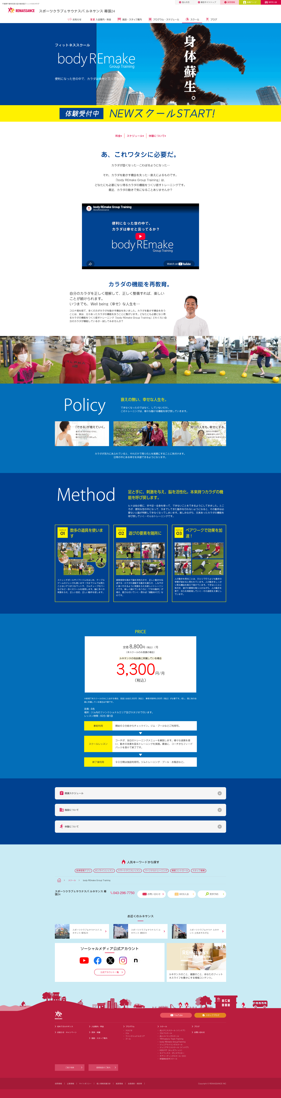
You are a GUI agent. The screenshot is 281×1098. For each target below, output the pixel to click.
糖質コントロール (180, 871)
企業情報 (70, 1083)
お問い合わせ (154, 894)
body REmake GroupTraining (173, 1042)
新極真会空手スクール (168, 1059)
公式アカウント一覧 (109, 972)
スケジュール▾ (135, 136)
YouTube (178, 1015)
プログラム (130, 1026)
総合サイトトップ (208, 2)
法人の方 (186, 2)
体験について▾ (157, 136)
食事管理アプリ (83, 871)
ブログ (213, 19)
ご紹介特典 (69, 1067)
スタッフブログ (212, 1015)
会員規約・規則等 (135, 1083)
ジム (127, 1033)
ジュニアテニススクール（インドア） (175, 1047)
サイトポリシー (85, 1083)
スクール (194, 19)
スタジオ (128, 1030)
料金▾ (118, 136)
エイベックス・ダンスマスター (172, 1053)
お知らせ (77, 19)
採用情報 (231, 2)
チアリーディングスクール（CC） (173, 1056)
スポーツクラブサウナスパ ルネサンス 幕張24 (77, 10)
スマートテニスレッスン (129, 871)
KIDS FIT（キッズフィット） (171, 1050)
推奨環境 (119, 1083)
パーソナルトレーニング (156, 871)
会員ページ (251, 2)
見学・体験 (95, 1032)
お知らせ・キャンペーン (67, 1032)
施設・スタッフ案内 (132, 19)
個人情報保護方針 (104, 1083)
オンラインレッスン (104, 871)
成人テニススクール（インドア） (173, 1030)
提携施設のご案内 (103, 1067)
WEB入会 (273, 2)
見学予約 (214, 894)
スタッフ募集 (198, 871)
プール (128, 1039)
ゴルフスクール (166, 1033)
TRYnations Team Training (171, 1039)
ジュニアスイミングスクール (171, 1044)
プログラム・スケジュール (166, 19)
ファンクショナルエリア (135, 1036)
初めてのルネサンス (65, 1026)
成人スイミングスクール (169, 1036)
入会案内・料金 (103, 19)
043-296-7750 (123, 892)
